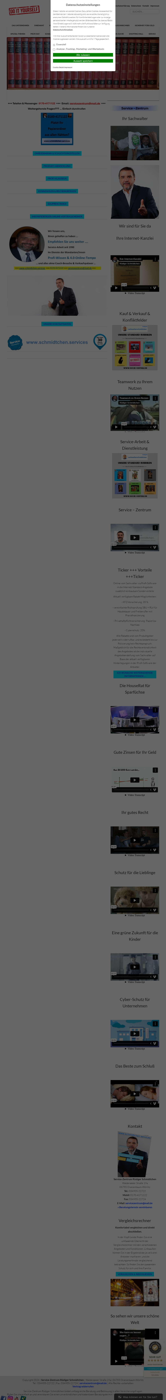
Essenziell (61, 44)
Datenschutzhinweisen (63, 30)
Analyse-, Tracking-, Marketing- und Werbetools (80, 49)
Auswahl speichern (83, 60)
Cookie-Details (58, 67)
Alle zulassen (83, 54)
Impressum (68, 67)
